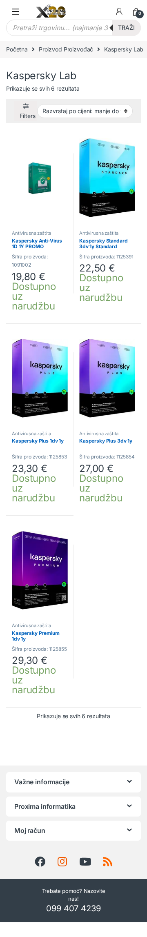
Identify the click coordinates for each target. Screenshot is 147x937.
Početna (17, 49)
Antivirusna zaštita (31, 233)
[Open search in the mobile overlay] (73, 28)
